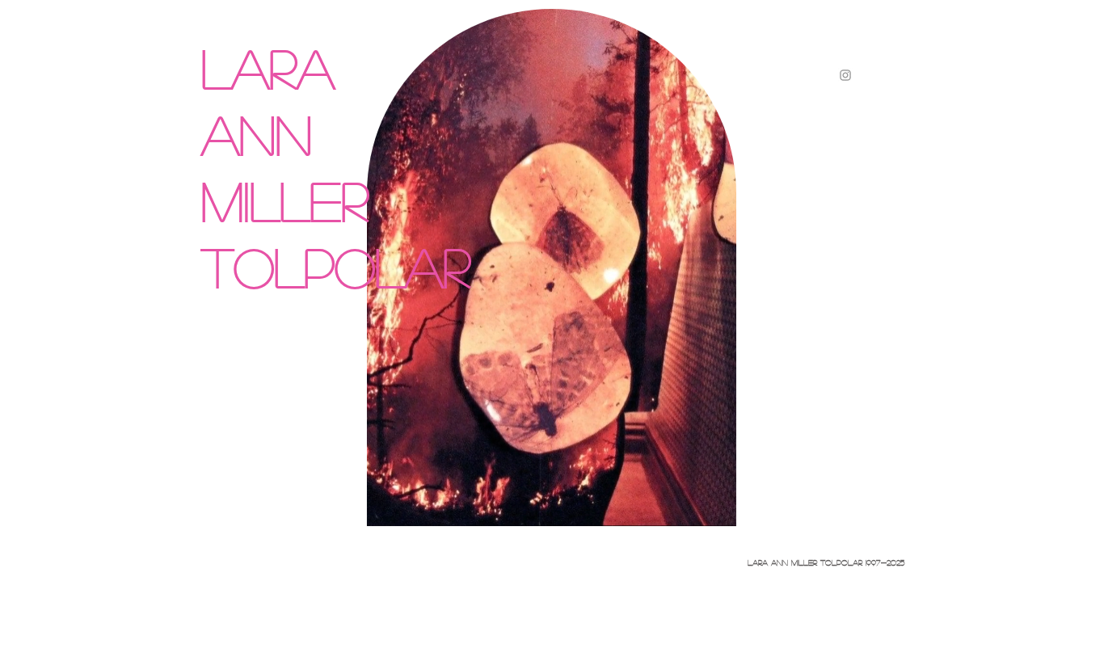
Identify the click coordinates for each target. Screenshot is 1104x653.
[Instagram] (845, 75)
